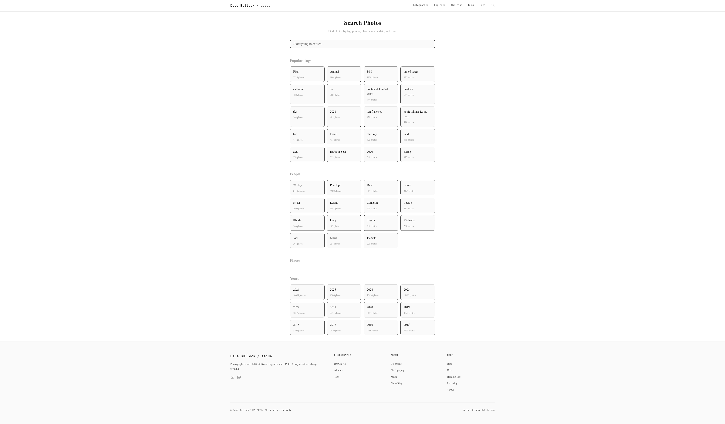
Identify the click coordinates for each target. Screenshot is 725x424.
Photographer (420, 5)
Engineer (439, 5)
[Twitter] (232, 378)
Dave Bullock (250, 6)
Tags (336, 376)
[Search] (493, 5)
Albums (338, 370)
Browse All (340, 363)
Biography (396, 363)
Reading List (453, 376)
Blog (471, 5)
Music (394, 376)
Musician (456, 5)
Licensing (452, 383)
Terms (450, 390)
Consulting (396, 383)
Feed (482, 5)
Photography (397, 370)
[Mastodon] (239, 378)
